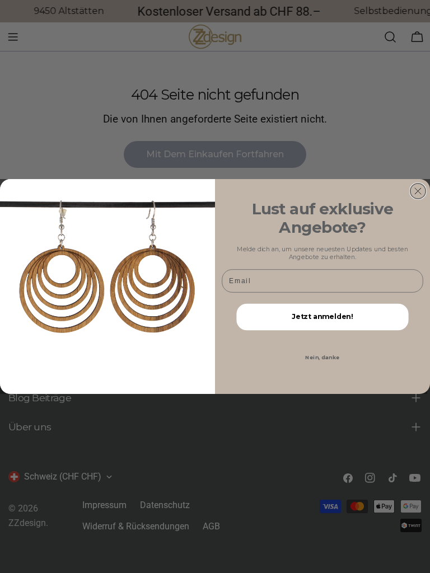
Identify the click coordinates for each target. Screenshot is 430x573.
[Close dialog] (418, 191)
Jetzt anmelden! (322, 317)
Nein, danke (322, 357)
